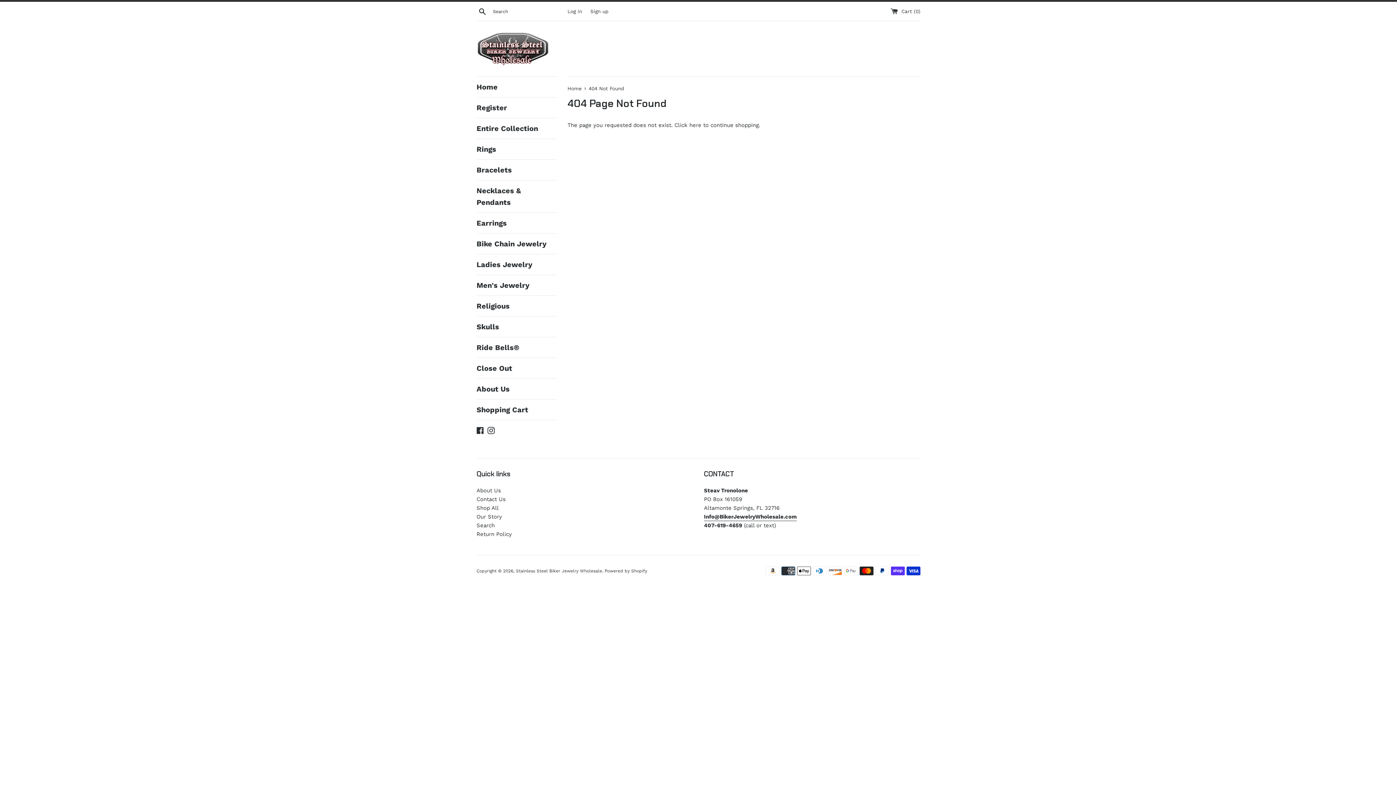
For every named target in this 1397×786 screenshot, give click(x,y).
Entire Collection (507, 128)
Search (486, 525)
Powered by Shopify (626, 570)
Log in (575, 11)
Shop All (488, 508)
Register (492, 107)
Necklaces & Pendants (499, 196)
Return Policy (494, 534)
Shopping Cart (502, 409)
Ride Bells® (498, 347)
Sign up (599, 11)
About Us (493, 389)
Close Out (494, 368)
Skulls (488, 326)
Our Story (489, 516)
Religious (493, 306)
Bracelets (494, 170)
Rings (486, 149)
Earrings (492, 223)
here (695, 125)
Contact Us (491, 499)
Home (487, 87)
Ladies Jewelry (504, 264)
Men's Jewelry (503, 285)
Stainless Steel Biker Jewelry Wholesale (559, 570)
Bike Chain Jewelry (511, 243)
